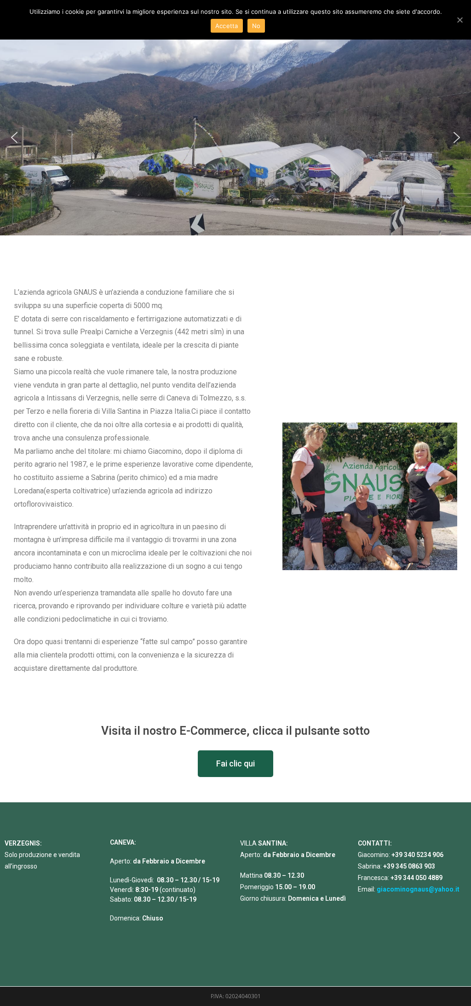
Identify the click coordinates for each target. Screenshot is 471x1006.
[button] (14, 137)
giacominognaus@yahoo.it (418, 889)
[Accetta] (459, 19)
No (256, 25)
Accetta (226, 25)
